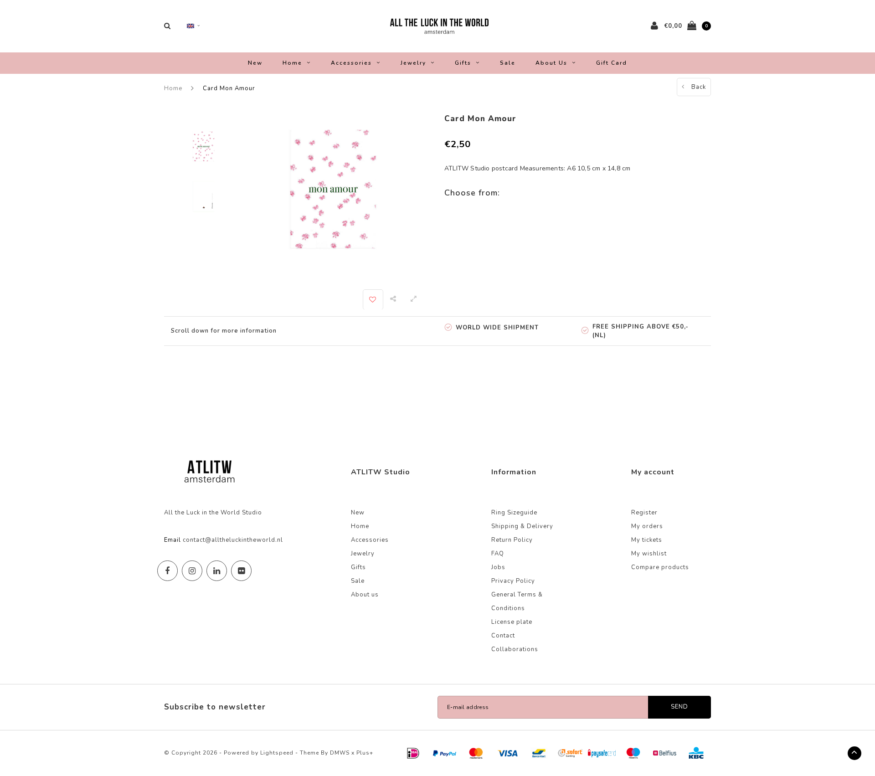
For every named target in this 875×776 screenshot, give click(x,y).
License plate (511, 622)
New (255, 63)
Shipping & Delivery (522, 526)
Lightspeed (276, 752)
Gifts (463, 63)
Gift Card (611, 63)
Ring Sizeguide (514, 513)
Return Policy (512, 540)
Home (292, 63)
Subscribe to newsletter (215, 707)
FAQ (497, 554)
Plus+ (364, 752)
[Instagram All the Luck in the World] (192, 570)
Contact (503, 636)
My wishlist (649, 554)
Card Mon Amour (229, 88)
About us (551, 63)
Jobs (498, 567)
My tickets (646, 540)
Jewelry (413, 63)
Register (644, 513)
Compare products (660, 567)
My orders (647, 526)
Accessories (351, 63)
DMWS (340, 752)
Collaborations (514, 649)
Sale (507, 63)
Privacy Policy (513, 581)
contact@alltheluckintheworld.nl (233, 540)
